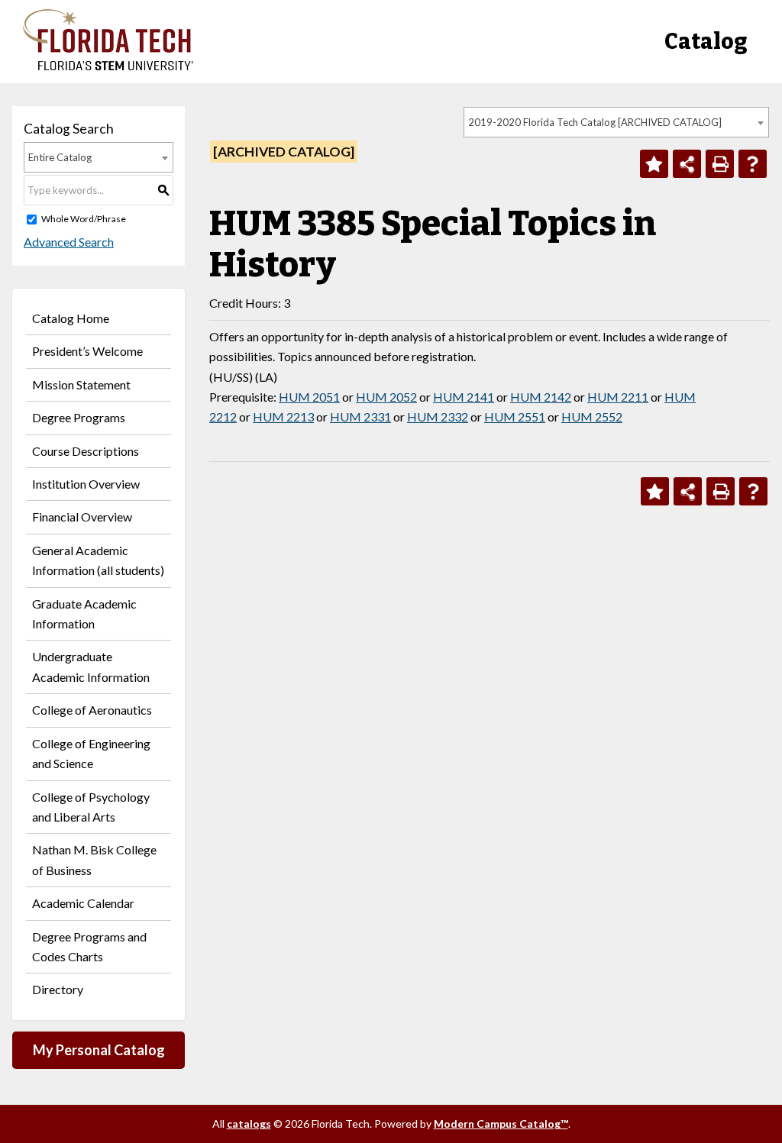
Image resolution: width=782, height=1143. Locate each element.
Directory (57, 989)
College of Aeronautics (92, 709)
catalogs (249, 1123)
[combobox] (616, 122)
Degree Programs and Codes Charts (89, 946)
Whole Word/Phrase (83, 218)
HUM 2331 (360, 416)
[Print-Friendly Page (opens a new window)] (720, 164)
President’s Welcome (87, 351)
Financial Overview (82, 516)
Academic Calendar (83, 903)
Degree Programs (78, 417)
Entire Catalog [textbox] (60, 157)
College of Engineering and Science (91, 753)
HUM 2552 (591, 416)
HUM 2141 (463, 396)
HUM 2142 (540, 396)
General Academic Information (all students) (98, 560)
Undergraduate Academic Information (91, 666)
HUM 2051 (309, 396)
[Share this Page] (687, 164)
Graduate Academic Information (84, 613)
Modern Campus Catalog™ (501, 1123)
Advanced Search (69, 241)
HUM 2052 (386, 396)
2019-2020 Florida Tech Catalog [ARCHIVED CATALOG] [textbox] (595, 122)
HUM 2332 (437, 416)
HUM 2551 (514, 416)
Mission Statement (81, 384)
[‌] (108, 66)
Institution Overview (86, 483)
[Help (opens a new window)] (752, 164)
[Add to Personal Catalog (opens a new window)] (654, 164)
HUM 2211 (617, 396)
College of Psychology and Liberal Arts (91, 806)
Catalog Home (70, 318)
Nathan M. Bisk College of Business (94, 859)
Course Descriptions (85, 451)
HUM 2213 (283, 416)
